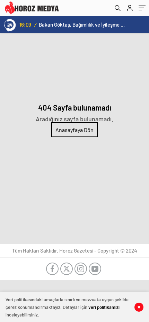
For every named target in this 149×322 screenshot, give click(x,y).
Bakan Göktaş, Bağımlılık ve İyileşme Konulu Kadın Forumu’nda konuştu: (83, 24)
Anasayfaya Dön (74, 129)
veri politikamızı (104, 307)
